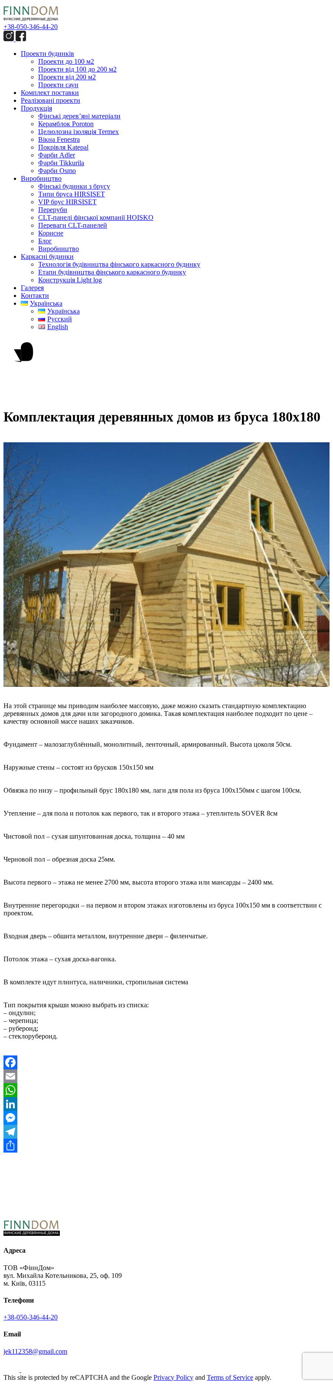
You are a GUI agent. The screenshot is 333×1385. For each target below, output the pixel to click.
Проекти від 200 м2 (67, 77)
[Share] (166, 1146)
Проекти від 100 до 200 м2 (77, 69)
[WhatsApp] (166, 1090)
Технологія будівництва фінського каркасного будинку (119, 264)
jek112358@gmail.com (35, 1351)
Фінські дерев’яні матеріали (79, 116)
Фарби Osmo (57, 170)
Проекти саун (58, 84)
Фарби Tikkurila (61, 163)
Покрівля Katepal (63, 147)
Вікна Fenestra (59, 139)
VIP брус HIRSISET (67, 202)
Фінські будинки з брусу (74, 186)
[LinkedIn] (166, 1104)
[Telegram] (166, 1132)
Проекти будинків (47, 53)
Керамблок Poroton (66, 123)
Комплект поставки (50, 92)
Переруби (52, 209)
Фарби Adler (56, 155)
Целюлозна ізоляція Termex (78, 131)
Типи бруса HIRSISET (71, 194)
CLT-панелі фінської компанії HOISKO (95, 217)
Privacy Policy (173, 1377)
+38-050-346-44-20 (30, 26)
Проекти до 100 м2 (66, 61)
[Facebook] (166, 1062)
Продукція (36, 108)
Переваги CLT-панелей (72, 225)
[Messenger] (166, 1118)
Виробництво (41, 178)
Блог (45, 241)
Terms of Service (230, 1377)
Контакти (35, 295)
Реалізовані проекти (50, 100)
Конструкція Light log (70, 280)
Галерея (32, 287)
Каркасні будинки (47, 256)
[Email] (166, 1076)
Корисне (50, 233)
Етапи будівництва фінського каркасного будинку (112, 272)
